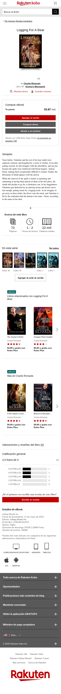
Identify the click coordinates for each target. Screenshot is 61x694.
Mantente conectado (14, 605)
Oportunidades (11, 586)
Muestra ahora (21, 91)
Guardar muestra (43, 91)
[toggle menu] (4, 3)
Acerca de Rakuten (37, 662)
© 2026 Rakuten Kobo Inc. (15, 644)
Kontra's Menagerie (35, 86)
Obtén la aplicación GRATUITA (20, 614)
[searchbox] (30, 12)
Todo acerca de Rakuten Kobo (20, 577)
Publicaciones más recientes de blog (23, 595)
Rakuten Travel (41, 658)
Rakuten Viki (21, 654)
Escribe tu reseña (30, 499)
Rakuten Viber (36, 654)
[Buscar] (55, 12)
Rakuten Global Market (21, 658)
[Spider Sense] (30, 267)
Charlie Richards (32, 83)
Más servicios (19, 662)
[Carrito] (55, 3)
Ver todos (54, 248)
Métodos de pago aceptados (19, 624)
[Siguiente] (57, 329)
